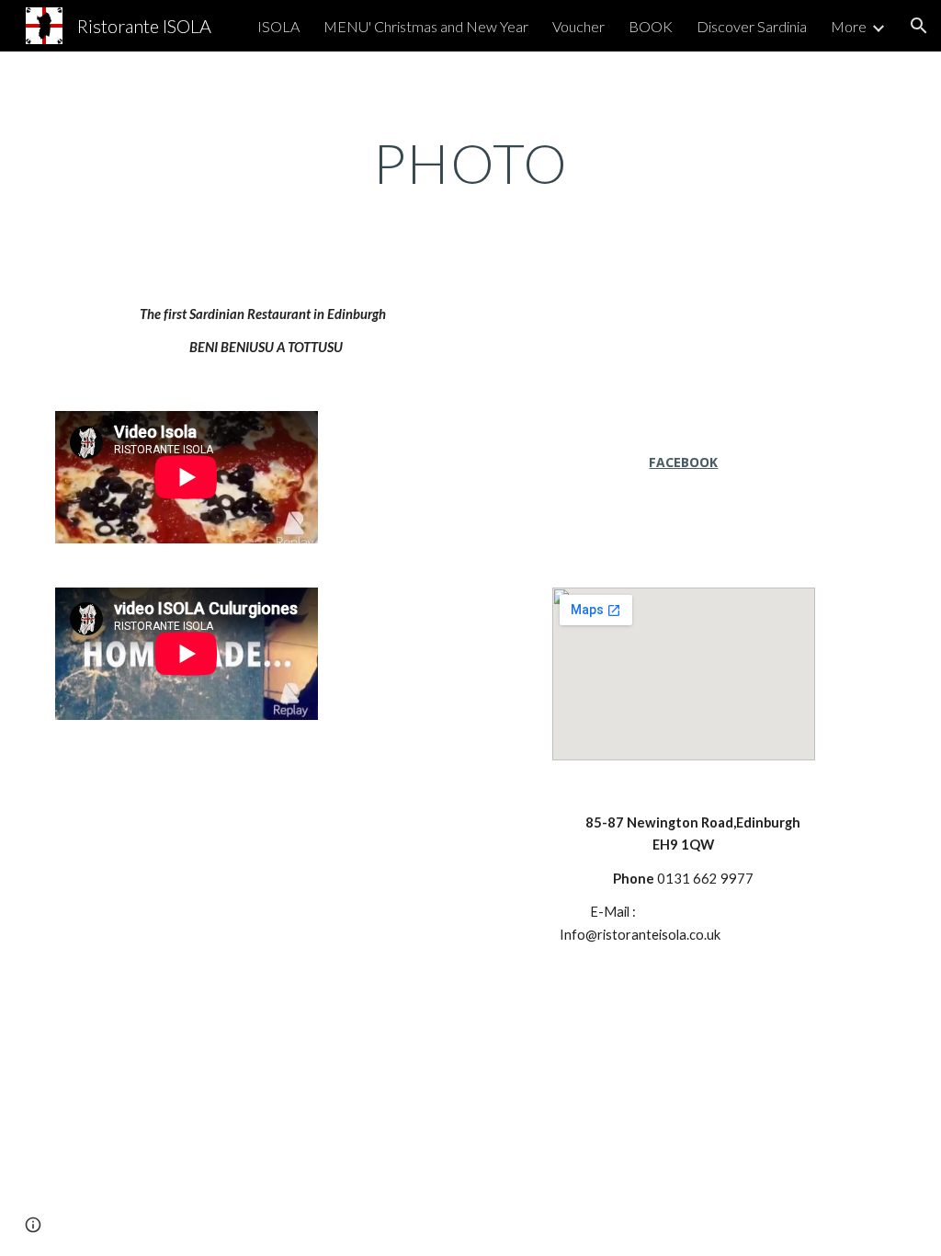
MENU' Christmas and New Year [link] (425, 26)
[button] (919, 26)
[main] (471, 162)
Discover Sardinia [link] (752, 26)
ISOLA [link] (278, 26)
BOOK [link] (651, 26)
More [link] (849, 26)
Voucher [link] (578, 26)
